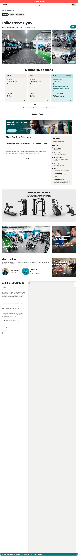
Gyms (3, 10)
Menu (5, 4)
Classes (12, 14)
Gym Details (5, 14)
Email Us (5, 330)
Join (73, 27)
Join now (11, 131)
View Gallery (72, 61)
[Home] (39, 4)
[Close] (76, 554)
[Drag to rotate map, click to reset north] (75, 286)
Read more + (27, 158)
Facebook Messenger (8, 333)
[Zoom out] (75, 285)
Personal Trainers (20, 14)
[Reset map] (29, 283)
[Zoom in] (75, 283)
